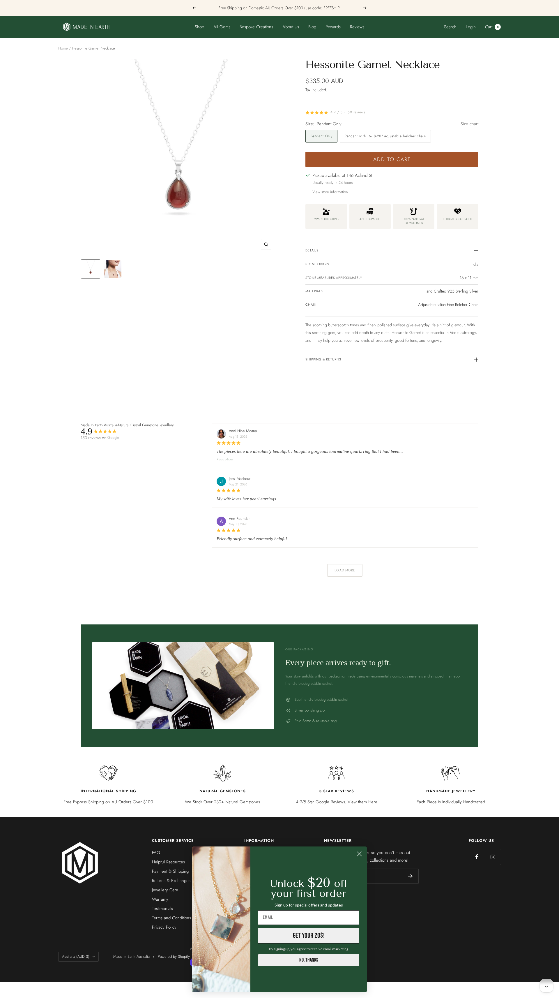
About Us (290, 27)
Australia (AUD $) (75, 956)
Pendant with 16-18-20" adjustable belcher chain (385, 136)
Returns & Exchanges (171, 880)
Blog (312, 27)
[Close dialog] (359, 854)
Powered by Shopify (174, 956)
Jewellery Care (165, 890)
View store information (330, 192)
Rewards (333, 27)
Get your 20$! (309, 935)
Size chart (469, 124)
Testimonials (162, 908)
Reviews (357, 27)
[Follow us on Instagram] (493, 857)
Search (450, 27)
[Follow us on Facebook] (477, 857)
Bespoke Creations (256, 27)
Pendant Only (321, 136)
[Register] (410, 876)
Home (63, 48)
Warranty (160, 899)
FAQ (156, 852)
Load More (345, 570)
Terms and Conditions (171, 918)
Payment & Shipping (170, 871)
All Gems (221, 27)
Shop (199, 27)
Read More (225, 459)
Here (372, 802)
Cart (492, 27)
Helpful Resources (168, 862)
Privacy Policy (164, 927)
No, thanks (308, 960)
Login (471, 27)
